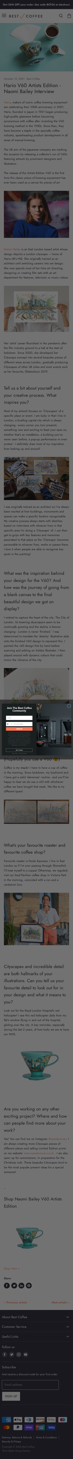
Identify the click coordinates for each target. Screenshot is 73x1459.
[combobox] (9, 724)
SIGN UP (19, 729)
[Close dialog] (68, 705)
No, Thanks (19, 750)
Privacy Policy (14, 745)
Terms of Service (22, 753)
